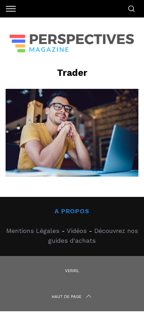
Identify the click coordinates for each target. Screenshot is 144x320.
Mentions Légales (32, 230)
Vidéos (77, 230)
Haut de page (66, 296)
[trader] (72, 174)
